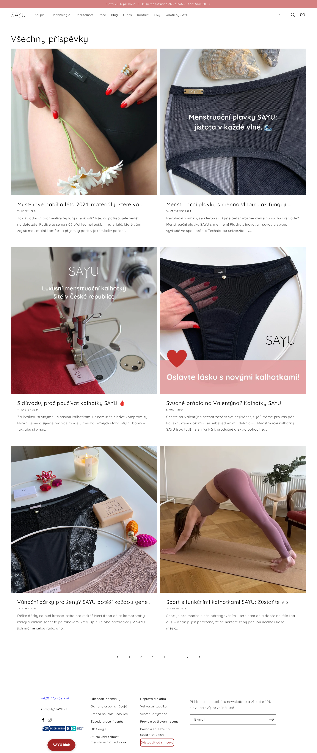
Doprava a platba (153, 699)
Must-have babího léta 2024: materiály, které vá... (79, 204)
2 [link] (141, 657)
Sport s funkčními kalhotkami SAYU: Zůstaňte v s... (229, 602)
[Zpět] (117, 657)
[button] (41, 14)
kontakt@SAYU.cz (54, 709)
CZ (278, 15)
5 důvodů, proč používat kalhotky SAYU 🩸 (71, 403)
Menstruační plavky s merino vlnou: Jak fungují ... (228, 204)
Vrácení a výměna (153, 714)
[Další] (199, 657)
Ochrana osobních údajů (109, 706)
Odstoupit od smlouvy (157, 742)
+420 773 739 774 (55, 698)
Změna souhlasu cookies (109, 714)
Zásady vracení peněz (107, 721)
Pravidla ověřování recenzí (159, 721)
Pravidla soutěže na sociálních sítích (154, 731)
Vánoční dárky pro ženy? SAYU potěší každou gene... (84, 602)
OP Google (99, 729)
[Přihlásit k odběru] (271, 719)
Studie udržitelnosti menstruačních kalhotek (108, 739)
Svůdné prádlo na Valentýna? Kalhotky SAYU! (224, 403)
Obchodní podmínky (105, 699)
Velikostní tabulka (153, 706)
